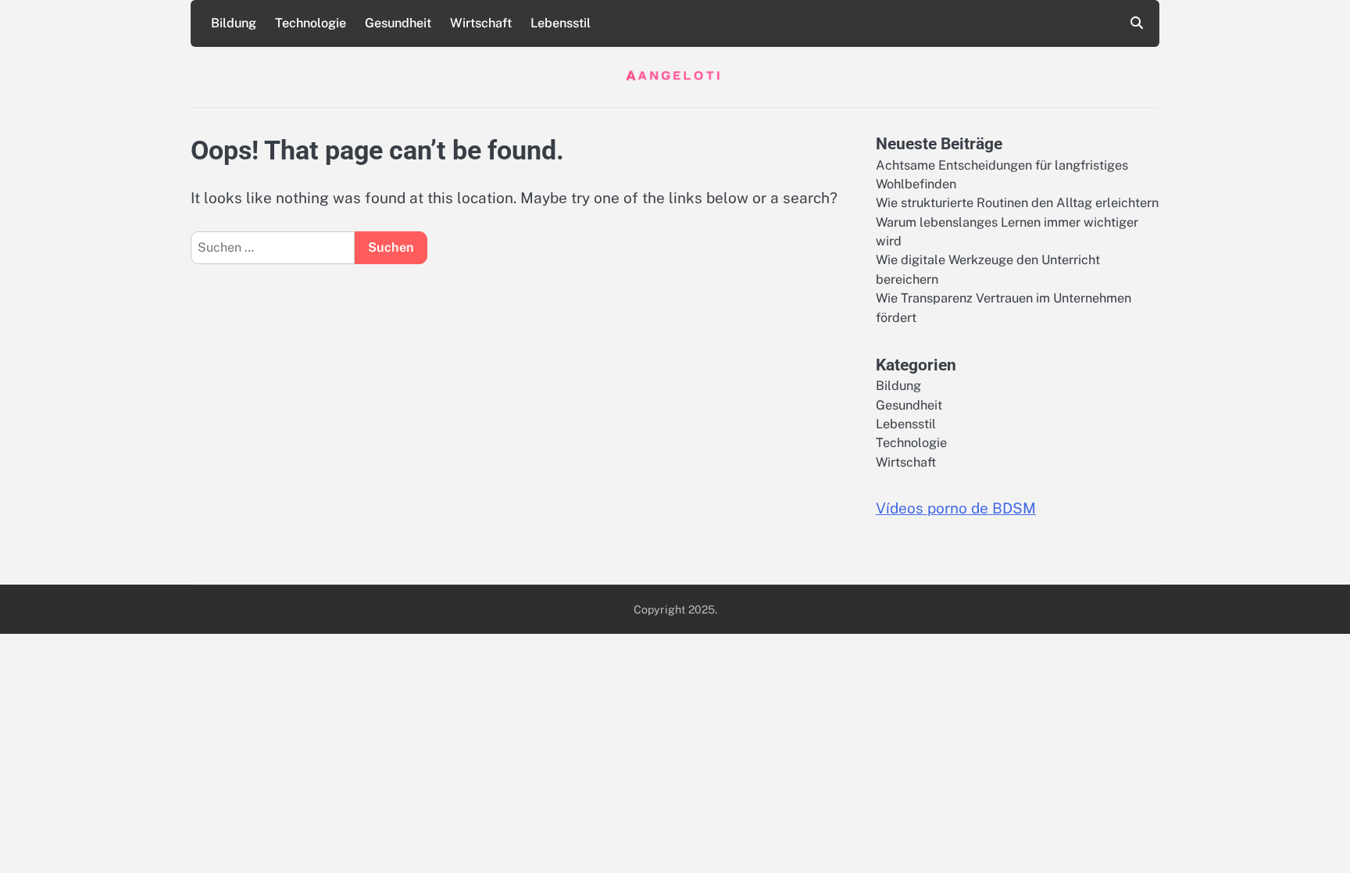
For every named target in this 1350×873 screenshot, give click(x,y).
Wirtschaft (481, 23)
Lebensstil (560, 23)
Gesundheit (398, 23)
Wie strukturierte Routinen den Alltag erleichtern (1017, 202)
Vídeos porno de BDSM (956, 508)
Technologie (310, 23)
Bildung (233, 23)
